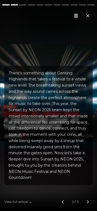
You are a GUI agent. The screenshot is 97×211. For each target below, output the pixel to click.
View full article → (18, 202)
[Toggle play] (48, 105)
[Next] (81, 105)
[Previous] (16, 105)
